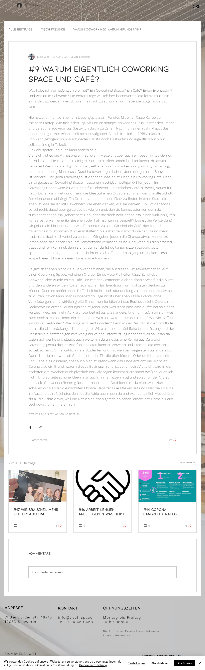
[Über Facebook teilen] (30, 427)
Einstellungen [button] (136, 663)
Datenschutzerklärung (93, 665)
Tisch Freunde (53, 29)
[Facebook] (198, 6)
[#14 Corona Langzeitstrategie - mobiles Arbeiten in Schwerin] (167, 486)
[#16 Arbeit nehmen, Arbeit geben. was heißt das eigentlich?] (103, 486)
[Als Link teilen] (40, 427)
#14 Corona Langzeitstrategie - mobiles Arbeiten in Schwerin (163, 511)
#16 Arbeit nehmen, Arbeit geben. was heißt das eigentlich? (101, 511)
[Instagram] (192, 6)
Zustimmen (185, 663)
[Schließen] (200, 663)
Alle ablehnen (160, 663)
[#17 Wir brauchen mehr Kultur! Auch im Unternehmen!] (37, 486)
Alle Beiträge (20, 29)
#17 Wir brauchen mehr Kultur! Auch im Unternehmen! (35, 511)
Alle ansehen (188, 462)
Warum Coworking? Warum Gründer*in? (107, 29)
